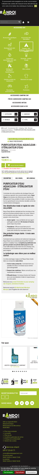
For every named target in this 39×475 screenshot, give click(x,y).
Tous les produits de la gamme (21, 139)
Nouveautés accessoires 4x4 (9, 90)
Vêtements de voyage (26, 79)
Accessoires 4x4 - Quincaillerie (26, 38)
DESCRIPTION (7, 178)
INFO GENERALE (31, 178)
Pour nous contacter (11, 431)
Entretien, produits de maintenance (9, 80)
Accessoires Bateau (19, 103)
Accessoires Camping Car (19, 95)
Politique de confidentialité (12, 439)
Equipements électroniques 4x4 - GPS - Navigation (9, 60)
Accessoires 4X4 (19, 28)
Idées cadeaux (26, 69)
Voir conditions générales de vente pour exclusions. (15, 173)
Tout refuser (20, 472)
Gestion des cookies (10, 441)
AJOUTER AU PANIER (17, 165)
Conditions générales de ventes (14, 437)
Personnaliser (31, 472)
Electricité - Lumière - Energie (26, 59)
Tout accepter (8, 472)
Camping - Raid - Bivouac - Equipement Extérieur (26, 49)
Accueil (5, 128)
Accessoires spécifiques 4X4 (9, 38)
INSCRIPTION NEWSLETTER (9, 393)
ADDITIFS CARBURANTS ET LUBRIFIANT (15, 365)
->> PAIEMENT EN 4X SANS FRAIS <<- (11, 168)
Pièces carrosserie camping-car (19, 99)
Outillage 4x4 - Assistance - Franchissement (9, 70)
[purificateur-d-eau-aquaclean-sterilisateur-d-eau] (19, 318)
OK (35, 6)
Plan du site (8, 435)
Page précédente (16, 141)
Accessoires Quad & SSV (19, 106)
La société (8, 433)
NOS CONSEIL (19, 178)
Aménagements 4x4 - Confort (9, 48)
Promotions (26, 90)
